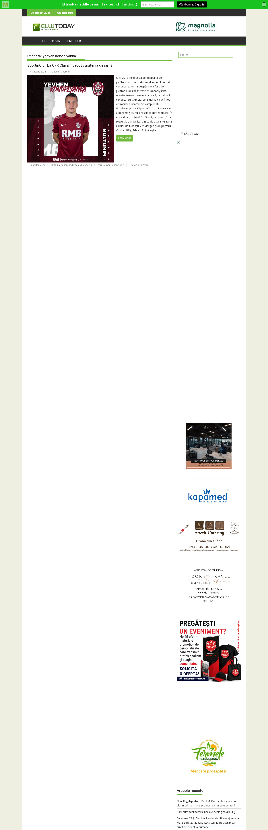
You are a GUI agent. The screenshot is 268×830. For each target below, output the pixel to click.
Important (35, 165)
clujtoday (85, 165)
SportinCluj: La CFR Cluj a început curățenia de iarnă (69, 65)
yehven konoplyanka (113, 165)
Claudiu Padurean (61, 71)
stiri (100, 165)
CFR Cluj (55, 165)
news (93, 165)
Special (56, 41)
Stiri (42, 41)
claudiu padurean (70, 165)
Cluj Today (191, 134)
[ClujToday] (31, 40)
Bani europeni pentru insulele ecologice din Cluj (206, 812)
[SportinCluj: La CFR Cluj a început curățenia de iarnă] (70, 77)
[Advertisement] (209, 97)
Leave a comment (140, 165)
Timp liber (74, 41)
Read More (124, 138)
